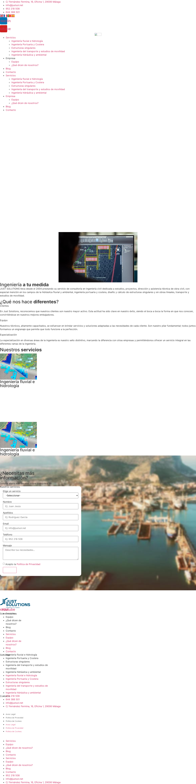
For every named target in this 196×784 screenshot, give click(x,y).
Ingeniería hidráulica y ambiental (28, 54)
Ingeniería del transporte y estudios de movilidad (38, 51)
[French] (5, 15)
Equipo (15, 61)
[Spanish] (13, 15)
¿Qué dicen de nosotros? (24, 65)
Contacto (11, 72)
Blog (8, 68)
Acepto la (22, 564)
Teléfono (7, 534)
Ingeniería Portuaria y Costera (27, 44)
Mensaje (7, 545)
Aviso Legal (10, 714)
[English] (2, 15)
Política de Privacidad (28, 564)
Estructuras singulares (23, 47)
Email (6, 523)
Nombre (7, 502)
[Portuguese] (9, 15)
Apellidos (8, 513)
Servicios (11, 37)
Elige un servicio (12, 491)
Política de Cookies (14, 721)
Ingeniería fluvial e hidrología (27, 41)
